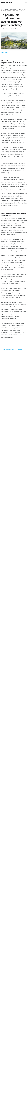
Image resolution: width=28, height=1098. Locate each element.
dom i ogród (13, 9)
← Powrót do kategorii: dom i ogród (11, 349)
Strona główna (5, 9)
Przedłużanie (6, 2)
